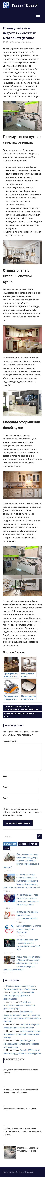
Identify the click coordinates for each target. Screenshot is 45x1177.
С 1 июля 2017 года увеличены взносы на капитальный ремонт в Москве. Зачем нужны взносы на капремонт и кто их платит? (22, 881)
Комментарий (10, 741)
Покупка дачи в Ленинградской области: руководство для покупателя (21, 1043)
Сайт (5, 798)
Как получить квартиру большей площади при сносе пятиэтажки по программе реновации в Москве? (21, 860)
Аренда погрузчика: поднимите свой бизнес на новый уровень (21, 1091)
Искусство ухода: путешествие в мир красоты (21, 1071)
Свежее (22, 844)
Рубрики (34, 844)
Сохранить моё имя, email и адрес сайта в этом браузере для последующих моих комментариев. (22, 812)
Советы (29, 42)
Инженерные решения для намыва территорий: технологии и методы (22, 1034)
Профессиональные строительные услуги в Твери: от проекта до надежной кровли (22, 1131)
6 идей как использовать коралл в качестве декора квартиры (19, 1005)
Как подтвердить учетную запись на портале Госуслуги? (28, 929)
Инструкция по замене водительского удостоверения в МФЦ (27, 915)
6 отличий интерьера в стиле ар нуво (19, 715)
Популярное (10, 844)
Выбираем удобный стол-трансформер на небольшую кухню (21, 707)
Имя (5, 776)
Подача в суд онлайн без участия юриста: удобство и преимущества (19, 995)
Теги (6, 848)
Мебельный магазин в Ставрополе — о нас (27, 1149)
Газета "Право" (25, 5)
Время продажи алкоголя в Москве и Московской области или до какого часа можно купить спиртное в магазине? (22, 963)
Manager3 (19, 42)
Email (6, 787)
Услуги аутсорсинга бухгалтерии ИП (20, 1109)
